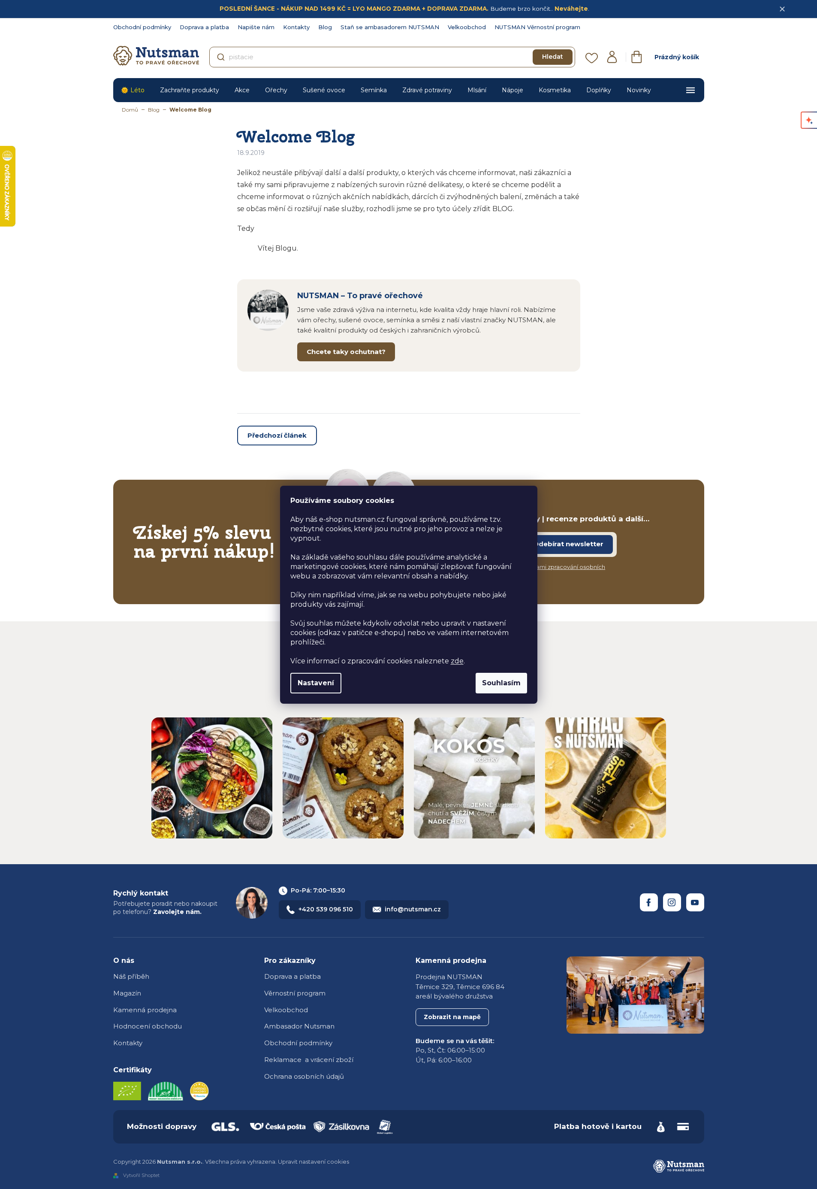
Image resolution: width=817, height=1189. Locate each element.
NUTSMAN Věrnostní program (537, 27)
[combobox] (392, 57)
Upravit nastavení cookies (313, 1161)
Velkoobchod (467, 27)
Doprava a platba (204, 27)
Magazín (127, 993)
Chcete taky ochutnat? (346, 352)
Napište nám (256, 27)
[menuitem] (132, 90)
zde (457, 661)
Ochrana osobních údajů (304, 1076)
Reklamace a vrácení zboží (308, 1060)
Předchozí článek (277, 435)
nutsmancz (672, 902)
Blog (325, 27)
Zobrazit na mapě (452, 1017)
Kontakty (296, 27)
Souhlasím (501, 683)
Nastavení (316, 683)
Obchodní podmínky (142, 27)
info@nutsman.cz (413, 909)
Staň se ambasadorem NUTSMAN (390, 27)
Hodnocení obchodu (147, 1026)
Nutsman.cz (649, 902)
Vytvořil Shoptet (141, 1175)
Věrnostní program (295, 993)
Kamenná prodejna (145, 1010)
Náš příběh (131, 976)
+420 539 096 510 (325, 909)
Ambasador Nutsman (299, 1026)
